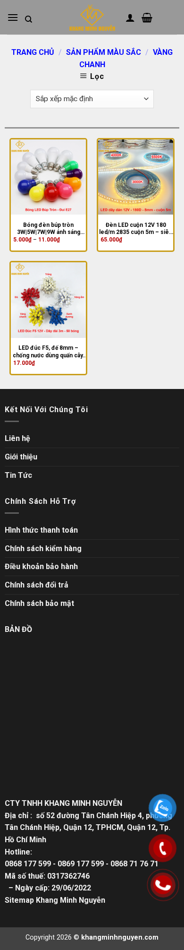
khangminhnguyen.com (120, 937)
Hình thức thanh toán (41, 530)
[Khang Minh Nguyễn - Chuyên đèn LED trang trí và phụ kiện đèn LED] (92, 17)
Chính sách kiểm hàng (43, 548)
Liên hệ (17, 438)
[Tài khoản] (130, 17)
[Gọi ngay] (163, 885)
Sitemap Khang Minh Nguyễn (55, 900)
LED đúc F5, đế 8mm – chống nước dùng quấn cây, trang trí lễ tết (48, 352)
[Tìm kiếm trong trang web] (28, 19)
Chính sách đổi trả (36, 584)
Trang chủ (32, 52)
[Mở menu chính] (12, 17)
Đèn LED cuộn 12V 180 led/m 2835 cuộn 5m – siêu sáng (135, 229)
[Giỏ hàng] (147, 17)
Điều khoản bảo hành (41, 566)
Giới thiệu (21, 456)
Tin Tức (18, 475)
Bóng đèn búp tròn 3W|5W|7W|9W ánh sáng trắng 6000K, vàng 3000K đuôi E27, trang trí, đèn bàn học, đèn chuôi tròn (48, 229)
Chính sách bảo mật (39, 603)
